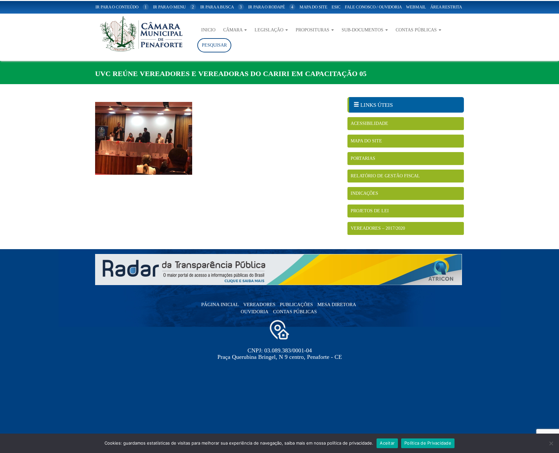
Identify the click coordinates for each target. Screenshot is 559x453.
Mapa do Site (366, 140)
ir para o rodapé (270, 7)
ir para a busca (221, 7)
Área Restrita (446, 7)
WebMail (416, 7)
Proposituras (313, 30)
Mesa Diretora (336, 304)
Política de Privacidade (427, 443)
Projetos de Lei (370, 210)
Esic (336, 7)
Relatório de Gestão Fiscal (385, 175)
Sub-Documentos (363, 30)
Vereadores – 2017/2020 (378, 228)
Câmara (233, 30)
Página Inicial (220, 304)
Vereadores (259, 304)
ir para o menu (173, 7)
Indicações (364, 193)
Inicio (208, 30)
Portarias (363, 158)
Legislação (270, 30)
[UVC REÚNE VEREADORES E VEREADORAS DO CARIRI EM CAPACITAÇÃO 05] (216, 138)
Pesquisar (214, 45)
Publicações (296, 304)
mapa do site (313, 7)
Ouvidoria (255, 311)
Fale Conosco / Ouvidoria (373, 7)
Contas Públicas (417, 30)
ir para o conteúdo (121, 7)
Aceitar (387, 443)
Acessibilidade (369, 123)
